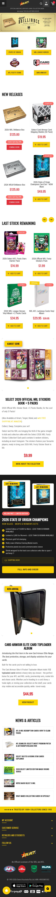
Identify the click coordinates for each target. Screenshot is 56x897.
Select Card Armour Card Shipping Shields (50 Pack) (42, 131)
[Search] (41, 4)
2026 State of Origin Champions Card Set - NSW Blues (41, 184)
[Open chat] (48, 888)
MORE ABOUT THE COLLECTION (28, 464)
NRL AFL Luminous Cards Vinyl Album (41, 312)
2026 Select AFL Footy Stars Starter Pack (14, 260)
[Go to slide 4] (30, 388)
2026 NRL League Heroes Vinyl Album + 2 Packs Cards (14, 312)
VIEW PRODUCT (28, 702)
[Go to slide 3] (28, 388)
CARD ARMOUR (41, 73)
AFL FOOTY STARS (14, 73)
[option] (28, 22)
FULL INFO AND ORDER (28, 569)
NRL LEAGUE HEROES (41, 52)
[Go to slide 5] (32, 388)
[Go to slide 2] (25, 388)
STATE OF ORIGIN (15, 52)
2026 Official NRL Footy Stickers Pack (41, 260)
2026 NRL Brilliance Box (14, 130)
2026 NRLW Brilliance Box (14, 185)
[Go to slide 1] (23, 388)
